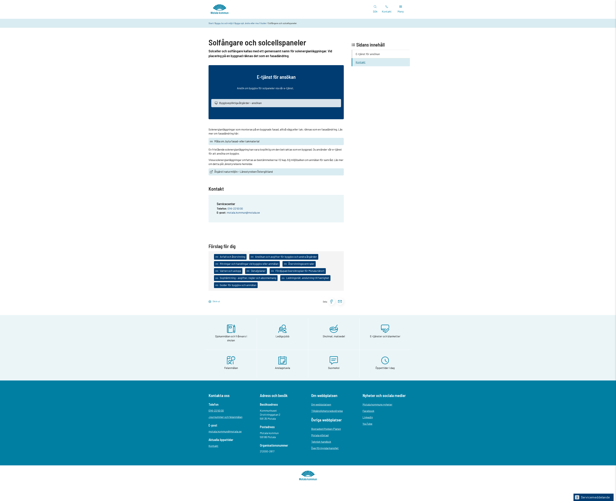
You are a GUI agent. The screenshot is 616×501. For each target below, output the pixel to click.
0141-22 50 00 (235, 208)
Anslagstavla (282, 367)
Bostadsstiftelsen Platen (326, 428)
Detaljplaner (258, 270)
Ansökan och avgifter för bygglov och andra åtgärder (286, 256)
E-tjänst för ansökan (368, 54)
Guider (263, 23)
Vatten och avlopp (230, 270)
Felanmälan (231, 367)
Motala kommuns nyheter (377, 404)
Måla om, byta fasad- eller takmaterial (236, 141)
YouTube (367, 423)
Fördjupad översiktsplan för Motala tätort (300, 270)
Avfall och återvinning (232, 256)
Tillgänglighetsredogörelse (327, 410)
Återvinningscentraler (301, 263)
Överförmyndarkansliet (325, 448)
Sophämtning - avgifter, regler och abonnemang (248, 277)
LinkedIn (368, 417)
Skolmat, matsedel (334, 336)
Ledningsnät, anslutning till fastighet (307, 277)
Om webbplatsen (321, 404)
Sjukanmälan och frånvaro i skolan (231, 338)
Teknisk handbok (321, 441)
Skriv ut (216, 301)
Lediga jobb (282, 336)
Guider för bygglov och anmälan (238, 285)
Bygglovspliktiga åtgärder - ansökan (240, 102)
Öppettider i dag (385, 367)
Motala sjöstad (320, 435)
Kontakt (360, 62)
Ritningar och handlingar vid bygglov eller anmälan (249, 263)
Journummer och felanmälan (225, 417)
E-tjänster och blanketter (385, 336)
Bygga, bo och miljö (224, 23)
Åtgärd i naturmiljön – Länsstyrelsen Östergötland (243, 171)
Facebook (368, 410)
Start (211, 23)
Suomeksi (333, 367)
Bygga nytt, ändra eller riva (247, 23)
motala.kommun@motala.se (243, 212)
